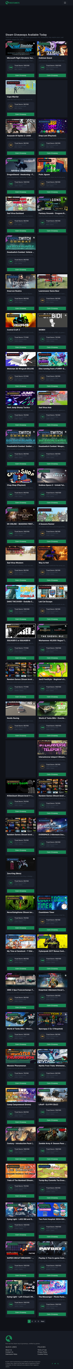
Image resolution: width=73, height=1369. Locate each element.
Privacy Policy (42, 1352)
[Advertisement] (39, 17)
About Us (9, 1350)
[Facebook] (52, 1363)
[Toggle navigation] (64, 3)
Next (42, 1321)
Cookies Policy (43, 1354)
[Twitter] (55, 1363)
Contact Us (9, 1352)
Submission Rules (11, 1354)
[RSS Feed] (58, 1363)
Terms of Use (42, 1350)
